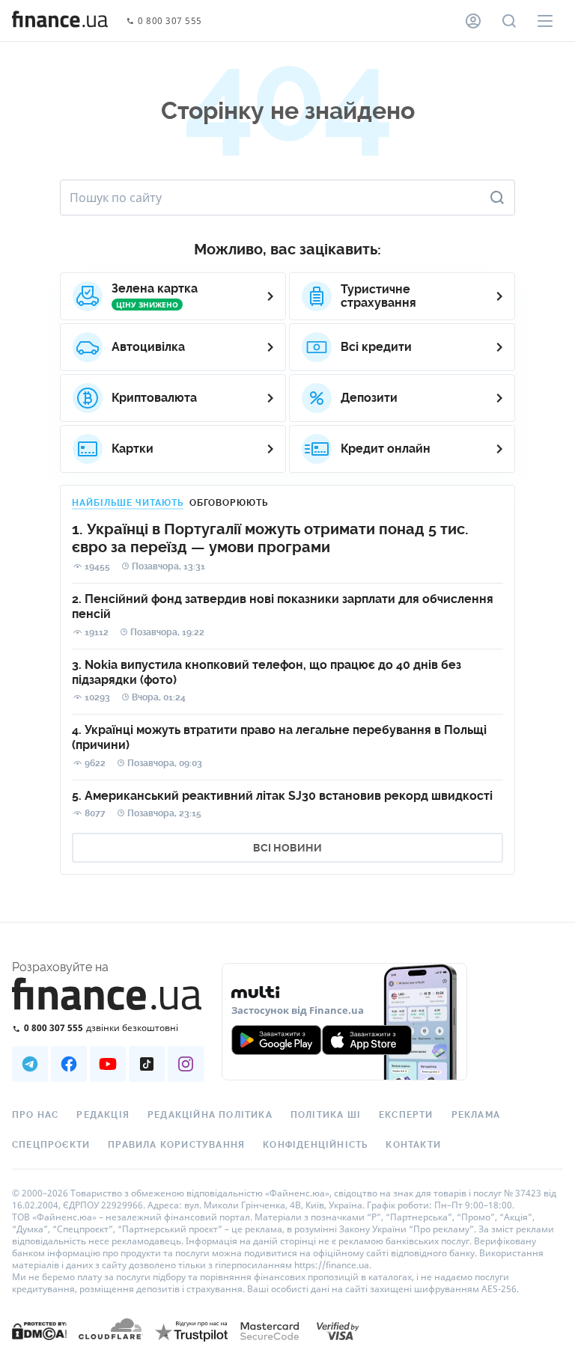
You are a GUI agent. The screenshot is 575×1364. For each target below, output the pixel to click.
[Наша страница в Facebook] (69, 1064)
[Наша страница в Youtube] (108, 1064)
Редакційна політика (210, 1115)
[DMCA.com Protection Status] (39, 1345)
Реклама (475, 1115)
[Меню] (545, 21)
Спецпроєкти (51, 1145)
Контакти (413, 1145)
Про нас (35, 1115)
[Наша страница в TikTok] (147, 1064)
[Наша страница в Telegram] (30, 1064)
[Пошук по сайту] (509, 21)
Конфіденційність (315, 1145)
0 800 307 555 (170, 21)
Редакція (103, 1115)
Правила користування (176, 1145)
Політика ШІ (325, 1115)
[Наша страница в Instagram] (186, 1064)
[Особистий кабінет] (473, 21)
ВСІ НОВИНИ (287, 848)
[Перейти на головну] (60, 21)
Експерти (406, 1115)
